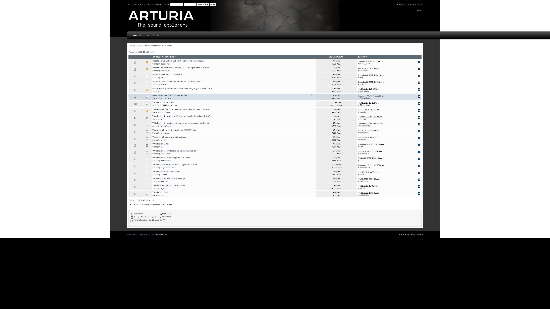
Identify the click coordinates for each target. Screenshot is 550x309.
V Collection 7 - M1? (161, 192)
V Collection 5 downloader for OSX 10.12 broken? (175, 151)
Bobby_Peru (165, 64)
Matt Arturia (364, 91)
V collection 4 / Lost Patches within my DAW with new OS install (181, 109)
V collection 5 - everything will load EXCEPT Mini (174, 130)
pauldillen (164, 181)
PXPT (163, 78)
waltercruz (364, 181)
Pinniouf (363, 119)
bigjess (163, 119)
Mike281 (164, 140)
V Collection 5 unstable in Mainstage (168, 179)
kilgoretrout (165, 133)
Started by (170, 57)
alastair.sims (165, 71)
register (164, 4)
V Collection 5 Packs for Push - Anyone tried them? (175, 165)
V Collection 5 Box (160, 144)
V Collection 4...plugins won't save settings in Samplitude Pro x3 (181, 116)
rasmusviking (365, 126)
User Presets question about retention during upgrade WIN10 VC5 (182, 88)
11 (141, 52)
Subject (157, 57)
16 (153, 52)
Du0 (162, 91)
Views (340, 57)
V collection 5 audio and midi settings (169, 137)
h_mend (164, 188)
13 (147, 52)
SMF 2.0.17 (132, 234)
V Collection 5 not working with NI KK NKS (171, 158)
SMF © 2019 (145, 234)
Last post (363, 57)
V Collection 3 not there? (163, 102)
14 (149, 52)
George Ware (365, 98)
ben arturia (364, 70)
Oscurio (164, 175)
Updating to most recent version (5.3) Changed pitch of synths (180, 68)
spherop (164, 195)
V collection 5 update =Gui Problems (168, 185)
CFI (162, 147)
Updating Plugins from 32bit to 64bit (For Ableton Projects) (178, 61)
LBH (361, 160)
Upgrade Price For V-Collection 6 (167, 75)
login (154, 4)
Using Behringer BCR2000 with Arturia (169, 95)
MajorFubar (165, 154)
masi (362, 174)
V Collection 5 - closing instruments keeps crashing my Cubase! (181, 123)
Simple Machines (159, 234)
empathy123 (365, 167)
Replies (333, 57)
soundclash (165, 112)
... (137, 52)
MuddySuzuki (166, 98)
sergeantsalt (165, 168)
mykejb (163, 84)
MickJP (363, 188)
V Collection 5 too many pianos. (166, 172)
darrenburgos (166, 161)
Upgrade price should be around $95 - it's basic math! (176, 82)
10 (139, 52)
